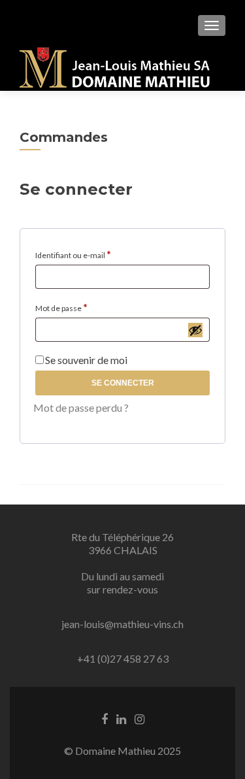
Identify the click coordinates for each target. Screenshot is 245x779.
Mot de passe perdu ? (81, 407)
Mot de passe (87, 306)
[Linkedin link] (121, 718)
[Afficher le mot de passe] (195, 330)
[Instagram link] (139, 718)
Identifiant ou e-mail (99, 253)
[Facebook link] (104, 718)
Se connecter (122, 383)
